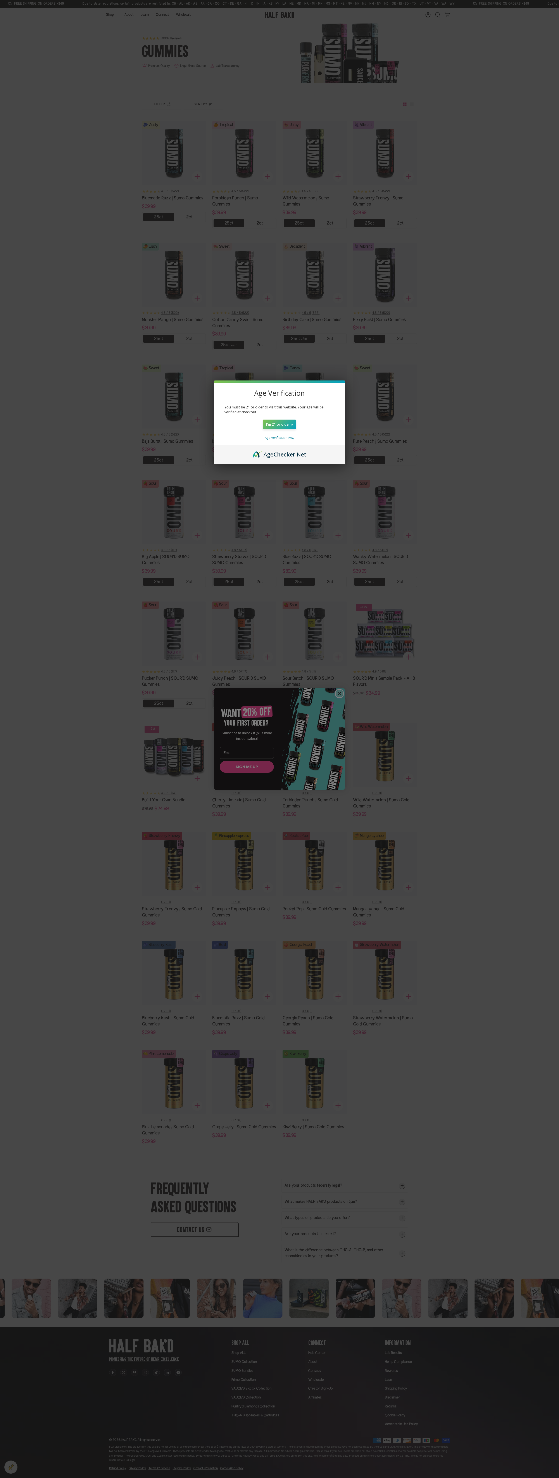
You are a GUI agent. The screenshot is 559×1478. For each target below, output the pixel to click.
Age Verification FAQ (279, 438)
